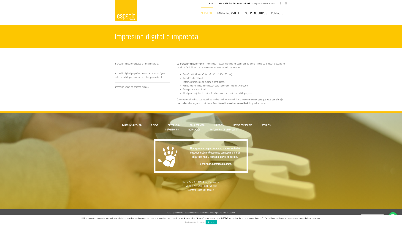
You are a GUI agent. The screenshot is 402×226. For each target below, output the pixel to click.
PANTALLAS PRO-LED (132, 125)
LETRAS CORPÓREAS (242, 125)
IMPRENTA (219, 125)
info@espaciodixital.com (264, 3)
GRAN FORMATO (197, 125)
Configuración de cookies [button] (195, 222)
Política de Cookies (227, 212)
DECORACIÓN (174, 125)
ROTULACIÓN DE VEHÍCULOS (223, 129)
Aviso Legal (214, 212)
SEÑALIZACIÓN (172, 129)
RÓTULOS (266, 125)
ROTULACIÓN (194, 129)
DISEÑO (154, 125)
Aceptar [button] (211, 222)
